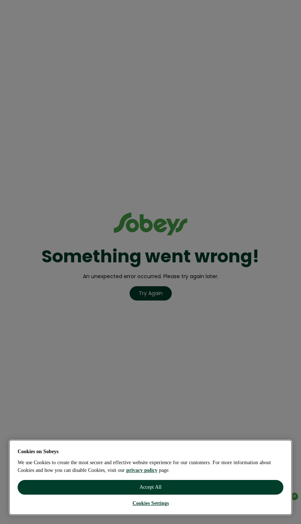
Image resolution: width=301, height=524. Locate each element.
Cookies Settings (151, 503)
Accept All (150, 487)
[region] (150, 477)
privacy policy (141, 470)
